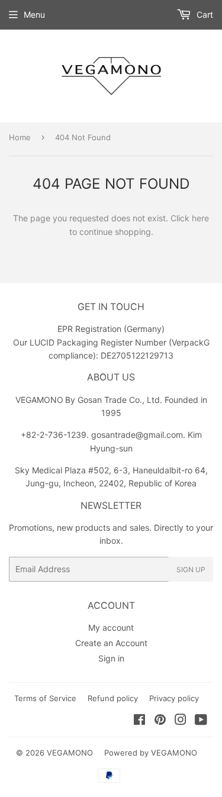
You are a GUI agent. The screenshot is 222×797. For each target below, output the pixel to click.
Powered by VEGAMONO (150, 752)
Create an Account (111, 643)
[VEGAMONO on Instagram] (180, 721)
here (200, 218)
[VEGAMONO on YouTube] (201, 721)
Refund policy (113, 698)
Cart (203, 14)
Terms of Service (45, 698)
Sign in (111, 658)
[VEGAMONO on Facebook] (139, 721)
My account (111, 627)
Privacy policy (174, 698)
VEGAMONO (70, 752)
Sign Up (190, 569)
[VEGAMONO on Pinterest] (160, 721)
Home (20, 137)
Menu (34, 14)
